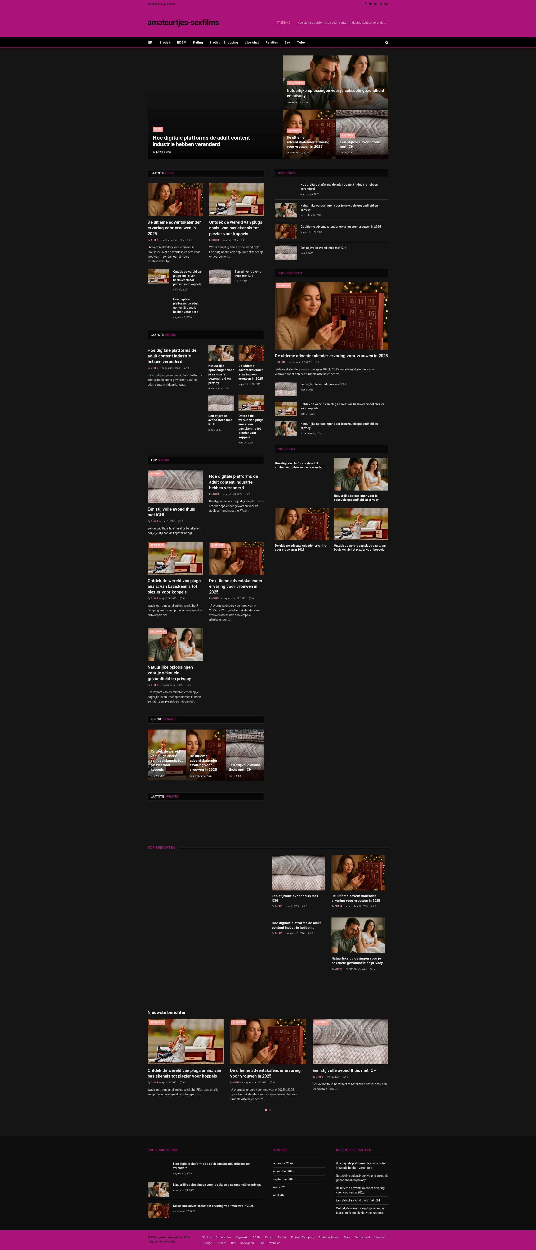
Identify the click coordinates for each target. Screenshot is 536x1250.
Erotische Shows (328, 1237)
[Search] (386, 42)
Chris (154, 240)
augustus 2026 (283, 1163)
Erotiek (165, 42)
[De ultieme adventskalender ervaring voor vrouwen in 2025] (309, 134)
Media (157, 129)
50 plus (206, 1237)
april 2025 (279, 1195)
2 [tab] (270, 1110)
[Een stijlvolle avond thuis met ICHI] (362, 134)
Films (347, 1237)
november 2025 (283, 1171)
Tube (301, 42)
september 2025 (284, 1179)
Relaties (271, 42)
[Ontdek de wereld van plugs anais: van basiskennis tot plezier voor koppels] (236, 199)
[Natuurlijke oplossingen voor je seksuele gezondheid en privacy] (335, 82)
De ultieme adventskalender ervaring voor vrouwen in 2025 (308, 142)
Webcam (274, 1243)
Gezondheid (296, 83)
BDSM (181, 42)
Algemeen (294, 131)
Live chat (252, 42)
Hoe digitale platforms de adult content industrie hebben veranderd (201, 141)
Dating (198, 42)
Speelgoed (157, 545)
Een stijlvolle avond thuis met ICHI (360, 144)
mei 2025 (279, 1187)
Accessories (223, 1237)
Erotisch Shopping (224, 42)
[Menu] (150, 42)
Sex (287, 42)
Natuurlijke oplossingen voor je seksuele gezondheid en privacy (345, 22)
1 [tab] (266, 1110)
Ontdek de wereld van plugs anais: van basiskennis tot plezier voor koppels (235, 228)
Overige (207, 1243)
